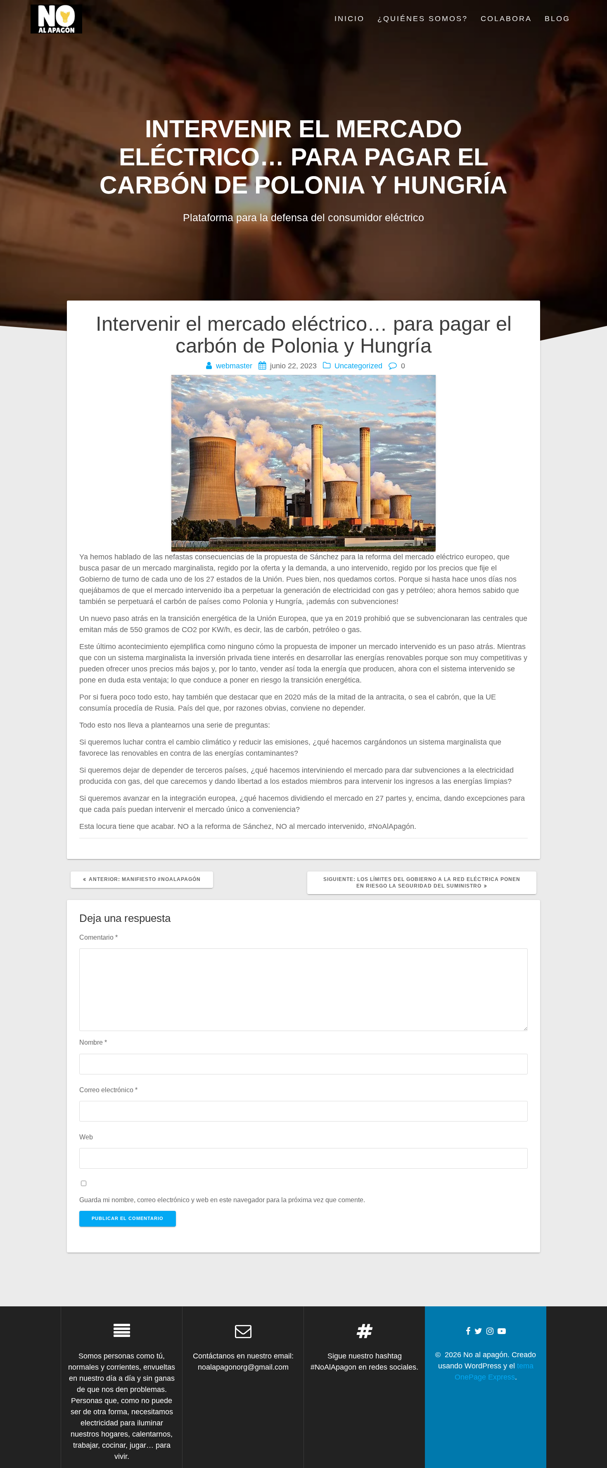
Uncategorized (358, 366)
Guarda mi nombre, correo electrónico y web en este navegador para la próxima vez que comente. (222, 1199)
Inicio (349, 18)
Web (86, 1137)
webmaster (234, 366)
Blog (557, 18)
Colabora (506, 18)
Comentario (98, 937)
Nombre (93, 1042)
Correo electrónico (108, 1089)
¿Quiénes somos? (422, 18)
